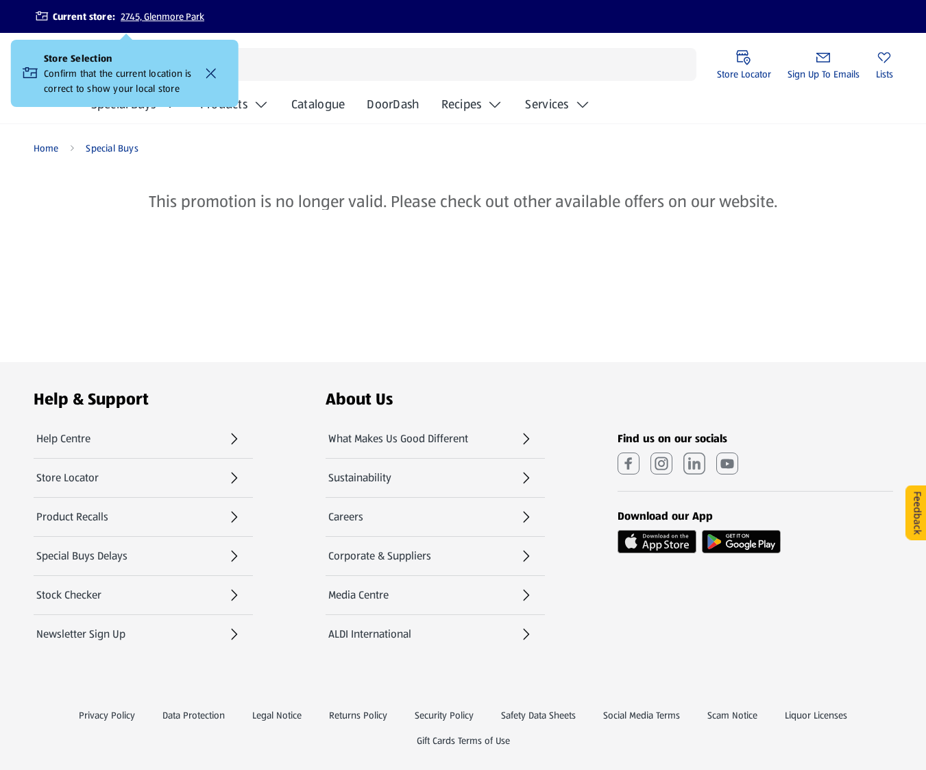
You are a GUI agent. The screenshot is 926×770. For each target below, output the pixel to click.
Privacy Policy (107, 715)
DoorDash (393, 108)
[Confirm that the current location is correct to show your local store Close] (211, 73)
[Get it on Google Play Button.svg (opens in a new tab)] (741, 541)
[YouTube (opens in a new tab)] (727, 463)
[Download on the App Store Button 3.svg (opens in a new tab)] (657, 541)
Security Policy (444, 715)
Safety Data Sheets (538, 715)
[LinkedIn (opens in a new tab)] (694, 463)
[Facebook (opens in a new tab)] (628, 463)
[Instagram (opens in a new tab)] (661, 463)
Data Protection (193, 715)
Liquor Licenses (816, 715)
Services (546, 104)
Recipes (461, 104)
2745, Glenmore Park (162, 16)
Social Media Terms (641, 715)
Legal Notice (277, 715)
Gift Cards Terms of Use (463, 740)
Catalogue (318, 108)
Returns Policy (358, 715)
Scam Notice (732, 715)
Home (46, 148)
